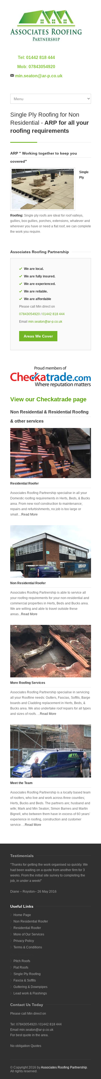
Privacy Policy (23, 941)
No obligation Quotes (25, 1046)
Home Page (22, 915)
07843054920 (42, 66)
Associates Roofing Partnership (64, 1067)
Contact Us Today (26, 1005)
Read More (29, 514)
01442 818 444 (40, 57)
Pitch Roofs (21, 961)
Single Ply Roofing (27, 974)
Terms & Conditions (27, 947)
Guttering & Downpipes (30, 987)
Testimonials (22, 856)
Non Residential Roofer (30, 921)
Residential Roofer (27, 928)
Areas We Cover (38, 336)
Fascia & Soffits (24, 980)
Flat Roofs (20, 967)
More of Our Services (28, 934)
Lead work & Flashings (30, 993)
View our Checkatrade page (48, 399)
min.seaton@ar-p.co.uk (38, 76)
